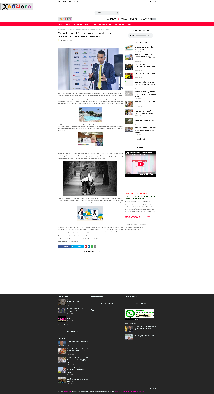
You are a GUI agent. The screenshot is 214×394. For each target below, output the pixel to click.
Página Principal (61, 29)
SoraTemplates (67, 391)
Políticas (76, 1)
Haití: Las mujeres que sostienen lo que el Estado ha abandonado (145, 74)
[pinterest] (155, 1)
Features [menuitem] (68, 24)
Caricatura (111, 19)
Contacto (70, 1)
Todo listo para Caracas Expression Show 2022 (78, 317)
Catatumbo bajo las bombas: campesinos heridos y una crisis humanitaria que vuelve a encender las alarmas (145, 120)
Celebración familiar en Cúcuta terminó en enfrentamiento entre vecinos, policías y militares (145, 103)
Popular (123, 19)
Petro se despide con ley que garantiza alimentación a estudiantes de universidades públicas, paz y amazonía (145, 111)
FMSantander (63, 40)
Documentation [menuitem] (104, 24)
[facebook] (148, 1)
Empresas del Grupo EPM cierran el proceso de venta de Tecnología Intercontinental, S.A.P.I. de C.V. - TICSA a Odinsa (145, 57)
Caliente (133, 19)
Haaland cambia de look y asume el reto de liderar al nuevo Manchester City (77, 342)
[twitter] (150, 1)
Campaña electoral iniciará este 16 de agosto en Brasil (144, 336)
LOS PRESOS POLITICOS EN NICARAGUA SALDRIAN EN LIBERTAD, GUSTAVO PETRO (145, 328)
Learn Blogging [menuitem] (90, 24)
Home (59, 1)
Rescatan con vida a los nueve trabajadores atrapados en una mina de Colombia (77, 310)
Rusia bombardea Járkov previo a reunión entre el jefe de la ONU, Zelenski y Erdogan (78, 301)
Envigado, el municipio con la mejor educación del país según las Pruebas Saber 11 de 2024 (144, 47)
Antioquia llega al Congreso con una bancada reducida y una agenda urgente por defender (145, 66)
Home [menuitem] (61, 24)
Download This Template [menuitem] (122, 24)
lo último (145, 19)
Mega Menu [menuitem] (78, 24)
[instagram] (153, 1)
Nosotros (64, 1)
